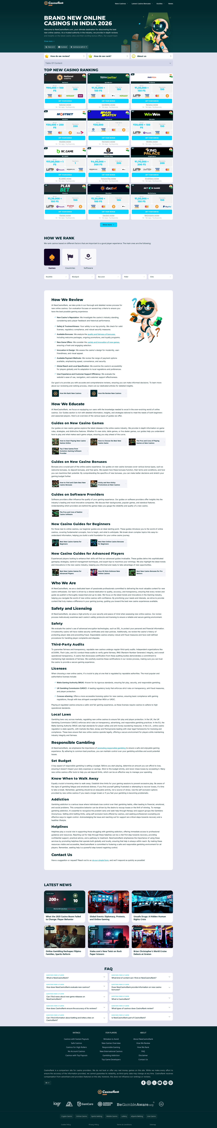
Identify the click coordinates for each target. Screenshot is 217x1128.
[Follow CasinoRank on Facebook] (143, 1083)
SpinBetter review (108, 105)
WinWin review (152, 142)
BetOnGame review (152, 215)
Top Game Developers (111, 1059)
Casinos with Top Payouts (76, 1055)
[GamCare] (85, 1104)
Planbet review (65, 215)
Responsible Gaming (111, 1047)
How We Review (143, 1043)
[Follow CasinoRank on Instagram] (149, 1083)
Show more (107, 225)
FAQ (143, 1051)
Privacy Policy (94, 1124)
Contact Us (143, 1059)
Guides (159, 3)
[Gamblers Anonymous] (69, 1104)
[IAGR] (57, 1104)
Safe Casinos (76, 1043)
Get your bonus (65, 101)
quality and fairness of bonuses (101, 334)
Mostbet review (65, 142)
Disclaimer (143, 1055)
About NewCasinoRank (143, 1039)
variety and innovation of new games (103, 342)
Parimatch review (108, 142)
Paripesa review (152, 105)
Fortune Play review (108, 178)
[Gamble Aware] (135, 1104)
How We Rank (143, 1047)
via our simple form (100, 860)
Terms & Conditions (124, 1124)
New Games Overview (111, 1043)
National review (65, 105)
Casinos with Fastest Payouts (76, 1039)
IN (46, 1083)
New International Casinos (111, 1051)
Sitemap (153, 1124)
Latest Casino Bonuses (141, 3)
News (170, 3)
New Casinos (120, 3)
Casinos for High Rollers (76, 1047)
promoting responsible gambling (111, 748)
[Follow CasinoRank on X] (154, 1083)
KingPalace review (152, 178)
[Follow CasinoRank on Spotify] (165, 1083)
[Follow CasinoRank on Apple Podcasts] (170, 1083)
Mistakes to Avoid (111, 1039)
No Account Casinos (76, 1051)
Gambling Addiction (111, 1055)
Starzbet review (108, 215)
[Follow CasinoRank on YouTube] (160, 1083)
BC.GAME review (65, 178)
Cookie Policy (66, 1124)
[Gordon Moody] (105, 1104)
